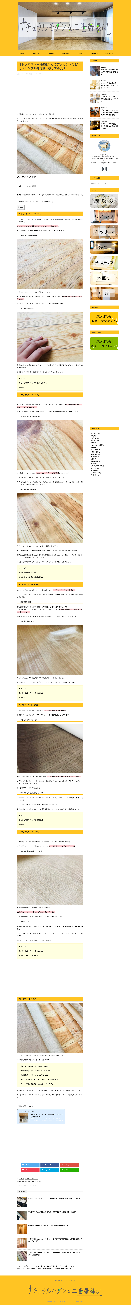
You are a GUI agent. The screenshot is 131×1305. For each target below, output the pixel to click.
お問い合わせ (109, 53)
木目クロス (31, 1181)
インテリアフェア (96, 466)
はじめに (21, 53)
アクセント (38, 1181)
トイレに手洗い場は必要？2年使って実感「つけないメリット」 (110, 85)
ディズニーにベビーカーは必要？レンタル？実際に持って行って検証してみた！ (48, 1266)
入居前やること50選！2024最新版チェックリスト (109, 99)
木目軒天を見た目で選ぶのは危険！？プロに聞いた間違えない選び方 (52, 1212)
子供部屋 (93, 447)
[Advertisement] (33, 94)
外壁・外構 (94, 452)
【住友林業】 (51, 53)
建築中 (93, 463)
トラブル (93, 468)
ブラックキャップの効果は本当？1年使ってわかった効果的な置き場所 (110, 112)
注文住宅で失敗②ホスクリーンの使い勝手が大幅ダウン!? (48, 1225)
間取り (93, 436)
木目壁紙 (24, 1181)
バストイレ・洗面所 (97, 445)
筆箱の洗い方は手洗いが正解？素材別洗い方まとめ (109, 72)
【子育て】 (80, 53)
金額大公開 (94, 461)
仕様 (92, 459)
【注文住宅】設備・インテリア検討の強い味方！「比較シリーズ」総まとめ (46, 1268)
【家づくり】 (36, 53)
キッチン (27, 1179)
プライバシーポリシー (70, 1280)
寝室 (92, 443)
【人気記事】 (65, 53)
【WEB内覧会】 (94, 53)
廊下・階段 (94, 449)
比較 (20, 1181)
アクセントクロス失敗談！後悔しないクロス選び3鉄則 (109, 126)
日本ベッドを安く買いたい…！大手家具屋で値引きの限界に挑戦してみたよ (54, 1198)
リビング (21, 1179)
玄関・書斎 (94, 454)
